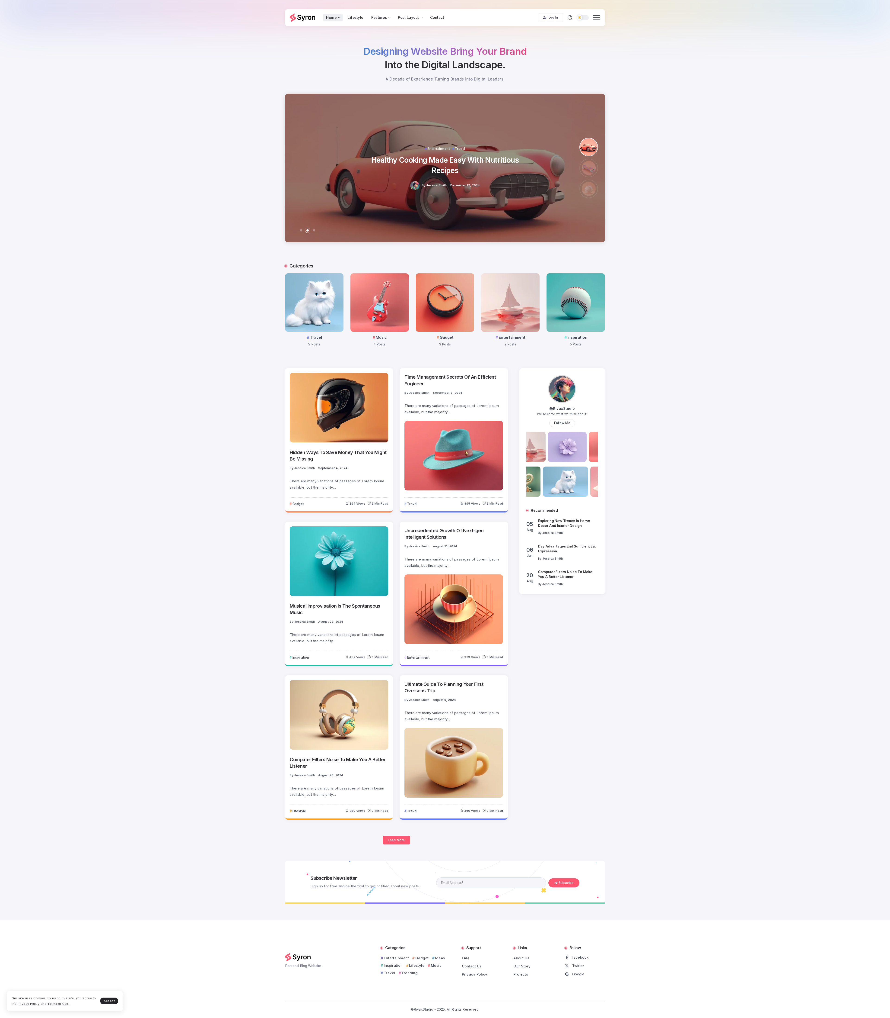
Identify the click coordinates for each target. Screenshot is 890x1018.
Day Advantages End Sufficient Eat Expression (567, 523)
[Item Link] (314, 302)
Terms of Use (58, 1003)
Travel (316, 337)
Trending (409, 973)
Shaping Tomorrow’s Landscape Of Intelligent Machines (445, 165)
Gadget (447, 337)
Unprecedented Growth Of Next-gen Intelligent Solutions (443, 534)
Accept (109, 1001)
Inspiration (577, 337)
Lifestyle (416, 965)
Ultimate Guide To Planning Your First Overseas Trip (443, 687)
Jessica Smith (437, 185)
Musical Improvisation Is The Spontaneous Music (335, 609)
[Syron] (302, 17)
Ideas (440, 958)
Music (381, 337)
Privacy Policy (28, 1003)
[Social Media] (585, 957)
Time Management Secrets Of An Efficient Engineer (450, 380)
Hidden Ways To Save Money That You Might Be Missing (338, 455)
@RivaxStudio (562, 408)
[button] (301, 230)
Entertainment (512, 337)
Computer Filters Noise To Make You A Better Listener (338, 763)
